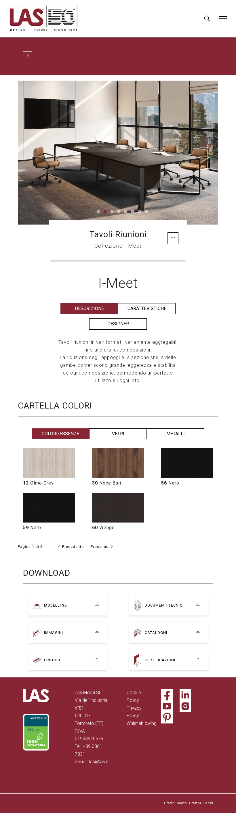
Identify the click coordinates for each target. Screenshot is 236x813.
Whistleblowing (142, 723)
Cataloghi (156, 632)
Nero (170, 483)
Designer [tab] (118, 323)
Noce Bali (106, 483)
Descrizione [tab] (89, 308)
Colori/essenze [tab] (60, 433)
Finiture (52, 660)
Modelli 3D (55, 605)
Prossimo (100, 546)
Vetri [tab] (118, 433)
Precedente (72, 546)
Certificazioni (160, 660)
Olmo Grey (38, 483)
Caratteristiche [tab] (146, 308)
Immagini (53, 632)
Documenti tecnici (164, 605)
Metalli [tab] (175, 433)
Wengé (103, 527)
